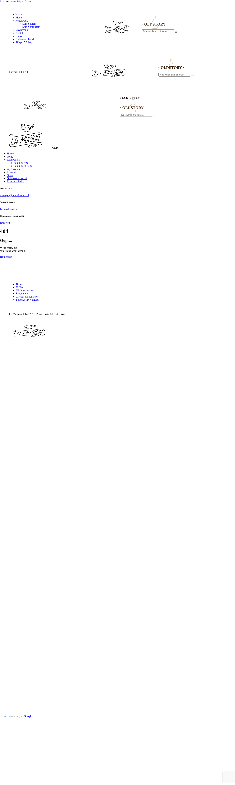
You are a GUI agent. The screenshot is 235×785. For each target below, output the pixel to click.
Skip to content (8, 1)
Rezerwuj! (5, 222)
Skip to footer (23, 1)
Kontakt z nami (8, 209)
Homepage (6, 256)
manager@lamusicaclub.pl (14, 195)
